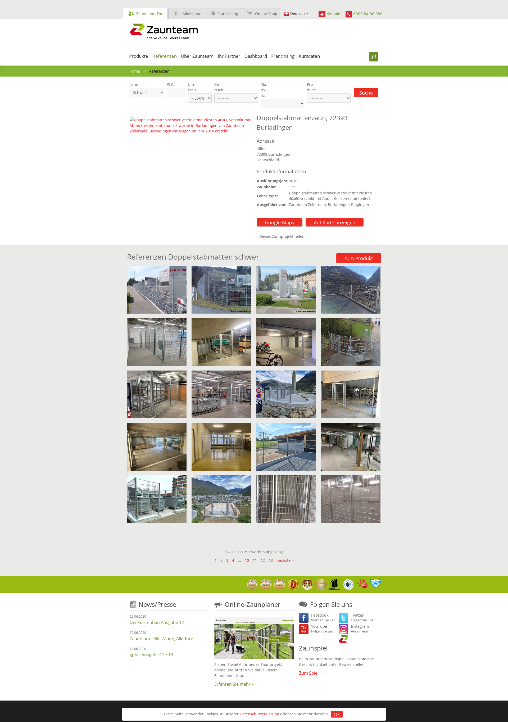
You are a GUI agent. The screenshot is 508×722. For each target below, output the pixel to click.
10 (247, 560)
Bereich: (219, 87)
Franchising (227, 13)
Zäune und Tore (150, 13)
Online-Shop (266, 13)
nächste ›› (285, 560)
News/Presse (157, 604)
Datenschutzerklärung (259, 713)
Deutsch (297, 13)
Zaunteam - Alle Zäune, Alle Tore (161, 638)
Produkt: (311, 87)
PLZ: (169, 84)
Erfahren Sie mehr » (234, 684)
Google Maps (279, 222)
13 (271, 560)
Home (135, 71)
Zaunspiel (313, 648)
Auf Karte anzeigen (334, 222)
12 (263, 560)
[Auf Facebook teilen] (311, 236)
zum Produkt (358, 258)
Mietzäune (192, 13)
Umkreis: (191, 87)
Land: (134, 84)
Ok (337, 714)
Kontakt (333, 13)
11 (255, 560)
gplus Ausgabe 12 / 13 (151, 655)
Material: (264, 90)
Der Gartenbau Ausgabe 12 (157, 622)
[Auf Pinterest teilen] (317, 236)
